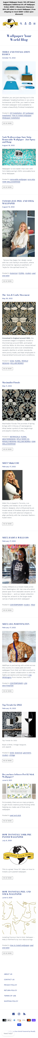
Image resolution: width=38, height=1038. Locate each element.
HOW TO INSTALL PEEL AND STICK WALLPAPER (16, 893)
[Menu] (34, 23)
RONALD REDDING (9, 441)
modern (28, 273)
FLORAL (21, 273)
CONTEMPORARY (16, 605)
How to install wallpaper (21, 115)
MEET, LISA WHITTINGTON (15, 624)
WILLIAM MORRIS (17, 363)
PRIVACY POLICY (10, 985)
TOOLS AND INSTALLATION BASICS (16, 53)
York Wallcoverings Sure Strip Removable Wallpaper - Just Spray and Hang (18, 139)
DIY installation (16, 113)
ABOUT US (8, 974)
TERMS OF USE (10, 996)
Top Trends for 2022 (12, 704)
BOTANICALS (15, 437)
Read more (7, 123)
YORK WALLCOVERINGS (11, 182)
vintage (12, 755)
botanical (14, 273)
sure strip (31, 179)
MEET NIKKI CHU (10, 463)
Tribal (33, 605)
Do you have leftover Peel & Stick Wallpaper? (18, 775)
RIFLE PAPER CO (23, 439)
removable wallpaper (18, 179)
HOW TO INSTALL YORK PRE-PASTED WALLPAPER (17, 836)
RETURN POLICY (10, 990)
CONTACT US (9, 979)
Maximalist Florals (11, 382)
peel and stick (15, 815)
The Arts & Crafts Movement (15, 294)
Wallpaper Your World (15, 1031)
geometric (27, 753)
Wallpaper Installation (11, 118)
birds (12, 361)
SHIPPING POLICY (11, 1001)
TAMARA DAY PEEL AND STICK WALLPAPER (18, 202)
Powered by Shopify (28, 1031)
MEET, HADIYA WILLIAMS (15, 537)
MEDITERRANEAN (9, 439)
